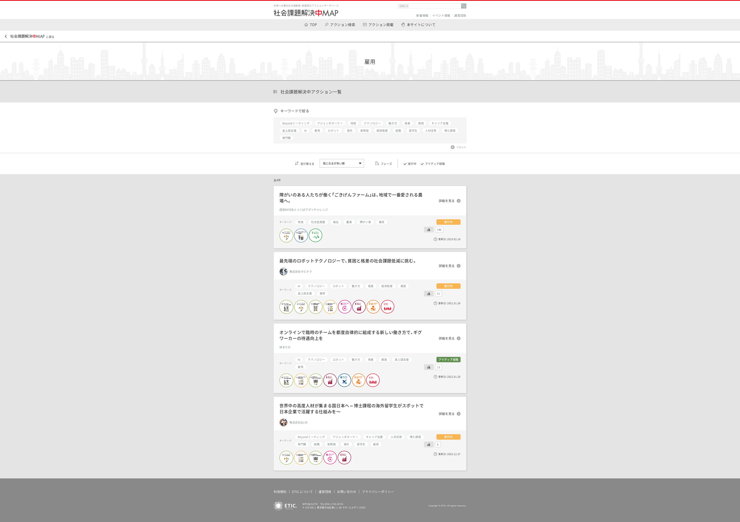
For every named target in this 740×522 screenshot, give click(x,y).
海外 (346, 444)
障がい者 (365, 222)
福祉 (336, 222)
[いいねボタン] (429, 444)
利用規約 (280, 491)
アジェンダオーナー (345, 437)
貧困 (403, 286)
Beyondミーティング (311, 437)
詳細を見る (447, 414)
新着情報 (422, 16)
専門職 (302, 444)
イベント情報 (441, 16)
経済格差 (387, 286)
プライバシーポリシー (378, 491)
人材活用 (396, 437)
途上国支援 (305, 293)
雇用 (376, 444)
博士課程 (415, 437)
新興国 (331, 444)
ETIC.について (302, 491)
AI (299, 286)
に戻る (50, 37)
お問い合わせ (346, 491)
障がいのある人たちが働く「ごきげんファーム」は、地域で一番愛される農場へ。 (351, 197)
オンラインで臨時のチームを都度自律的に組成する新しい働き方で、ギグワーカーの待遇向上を (350, 335)
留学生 (361, 444)
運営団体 (460, 16)
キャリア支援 (374, 437)
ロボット (338, 286)
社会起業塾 (318, 222)
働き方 (356, 286)
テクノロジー (316, 286)
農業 (349, 222)
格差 (371, 286)
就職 (317, 444)
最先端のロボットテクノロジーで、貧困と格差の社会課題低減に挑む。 (348, 260)
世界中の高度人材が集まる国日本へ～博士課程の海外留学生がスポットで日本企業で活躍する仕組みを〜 (351, 408)
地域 (300, 222)
